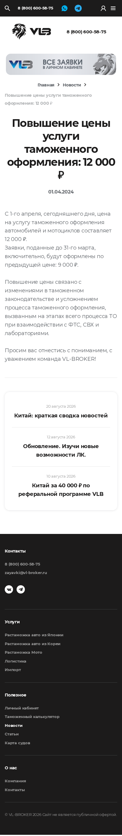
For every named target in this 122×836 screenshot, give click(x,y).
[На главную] (31, 31)
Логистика (15, 661)
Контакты (15, 789)
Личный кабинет (22, 708)
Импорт (13, 669)
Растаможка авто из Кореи (32, 643)
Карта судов (17, 742)
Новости (14, 725)
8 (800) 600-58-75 (35, 8)
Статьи (12, 734)
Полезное (15, 695)
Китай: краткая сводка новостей (61, 415)
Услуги (12, 621)
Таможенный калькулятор (32, 716)
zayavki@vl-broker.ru (26, 572)
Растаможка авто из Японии (34, 634)
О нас (11, 768)
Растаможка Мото (23, 652)
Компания (15, 780)
